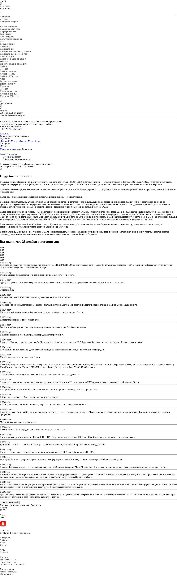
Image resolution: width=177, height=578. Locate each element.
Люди (2, 542)
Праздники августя (9, 21)
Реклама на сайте (8, 559)
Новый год (5, 46)
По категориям (7, 36)
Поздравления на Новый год (13, 54)
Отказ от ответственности (12, 564)
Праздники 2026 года (10, 29)
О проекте (5, 557)
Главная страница (8, 154)
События (4, 540)
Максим (22, 141)
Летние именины (8, 94)
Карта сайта (7, 574)
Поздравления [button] (6, 49)
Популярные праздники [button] (11, 39)
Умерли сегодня (7, 84)
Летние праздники (9, 26)
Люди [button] (2, 79)
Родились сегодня (8, 81)
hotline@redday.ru (8, 572)
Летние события (7, 74)
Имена (3, 545)
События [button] (4, 66)
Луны (2, 550)
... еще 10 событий (9, 502)
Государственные (8, 31)
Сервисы (4, 552)
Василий (5, 141)
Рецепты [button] (4, 61)
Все (1, 41)
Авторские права (8, 562)
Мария (4, 146)
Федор (38, 141)
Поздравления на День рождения (15, 51)
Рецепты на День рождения (13, 64)
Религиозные (6, 34)
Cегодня (4, 19)
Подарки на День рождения (13, 59)
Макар (14, 141)
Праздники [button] (5, 16)
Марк (30, 141)
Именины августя (8, 91)
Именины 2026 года (9, 96)
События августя (8, 71)
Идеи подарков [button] (7, 56)
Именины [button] (4, 86)
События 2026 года (9, 76)
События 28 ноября (12, 157)
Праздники (5, 537)
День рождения (7, 44)
